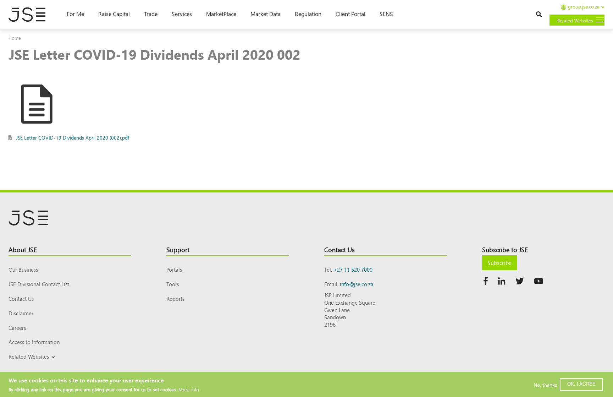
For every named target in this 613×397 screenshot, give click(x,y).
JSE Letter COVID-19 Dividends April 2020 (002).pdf (72, 137)
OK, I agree (581, 384)
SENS (386, 13)
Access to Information (34, 342)
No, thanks (545, 384)
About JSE (23, 249)
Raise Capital (114, 13)
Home (15, 38)
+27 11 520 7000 (352, 269)
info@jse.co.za (357, 284)
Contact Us (21, 298)
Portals (174, 269)
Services (182, 13)
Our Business (23, 269)
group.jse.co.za (584, 7)
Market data (265, 13)
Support (177, 249)
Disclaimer (21, 313)
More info (188, 389)
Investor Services (26, 365)
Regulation (308, 13)
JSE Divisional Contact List (39, 284)
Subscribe (499, 262)
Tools (172, 284)
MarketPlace (221, 13)
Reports (175, 298)
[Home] (31, 14)
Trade (151, 13)
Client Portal (350, 13)
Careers (17, 327)
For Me (75, 13)
